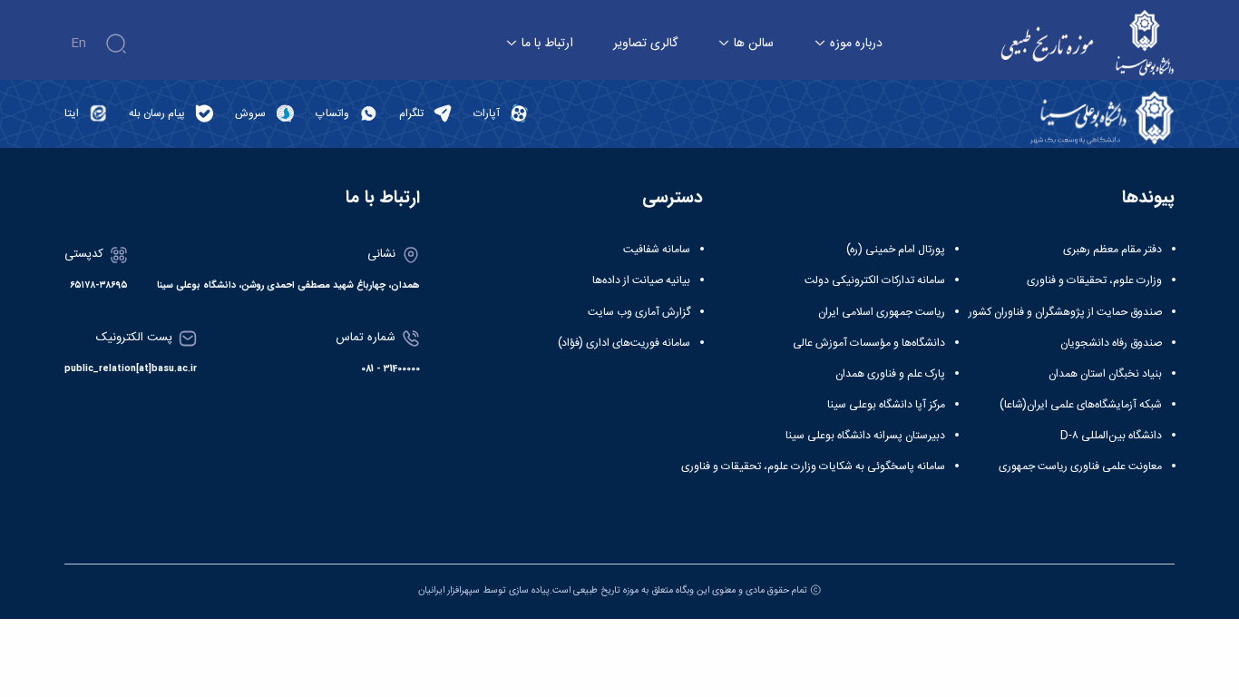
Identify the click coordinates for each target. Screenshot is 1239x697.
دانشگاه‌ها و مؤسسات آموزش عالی (869, 343)
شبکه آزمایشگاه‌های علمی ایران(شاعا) (1081, 405)
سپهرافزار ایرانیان (449, 590)
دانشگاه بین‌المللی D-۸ (1111, 436)
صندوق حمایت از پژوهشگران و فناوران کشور (1065, 312)
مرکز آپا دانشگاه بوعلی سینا (886, 405)
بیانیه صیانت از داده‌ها (641, 280)
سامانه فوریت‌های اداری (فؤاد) (624, 343)
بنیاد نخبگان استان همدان (1105, 374)
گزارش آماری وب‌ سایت (639, 312)
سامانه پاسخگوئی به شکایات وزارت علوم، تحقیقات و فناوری (813, 466)
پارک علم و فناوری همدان (890, 374)
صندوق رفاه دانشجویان (1111, 343)
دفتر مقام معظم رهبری (1112, 250)
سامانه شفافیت (656, 250)
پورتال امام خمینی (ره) (895, 250)
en (78, 43)
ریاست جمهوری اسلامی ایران (881, 312)
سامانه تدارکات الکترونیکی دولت (875, 280)
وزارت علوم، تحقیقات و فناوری (1094, 280)
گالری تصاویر (645, 44)
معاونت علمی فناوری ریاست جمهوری (1080, 466)
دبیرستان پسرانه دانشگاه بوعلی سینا (865, 436)
